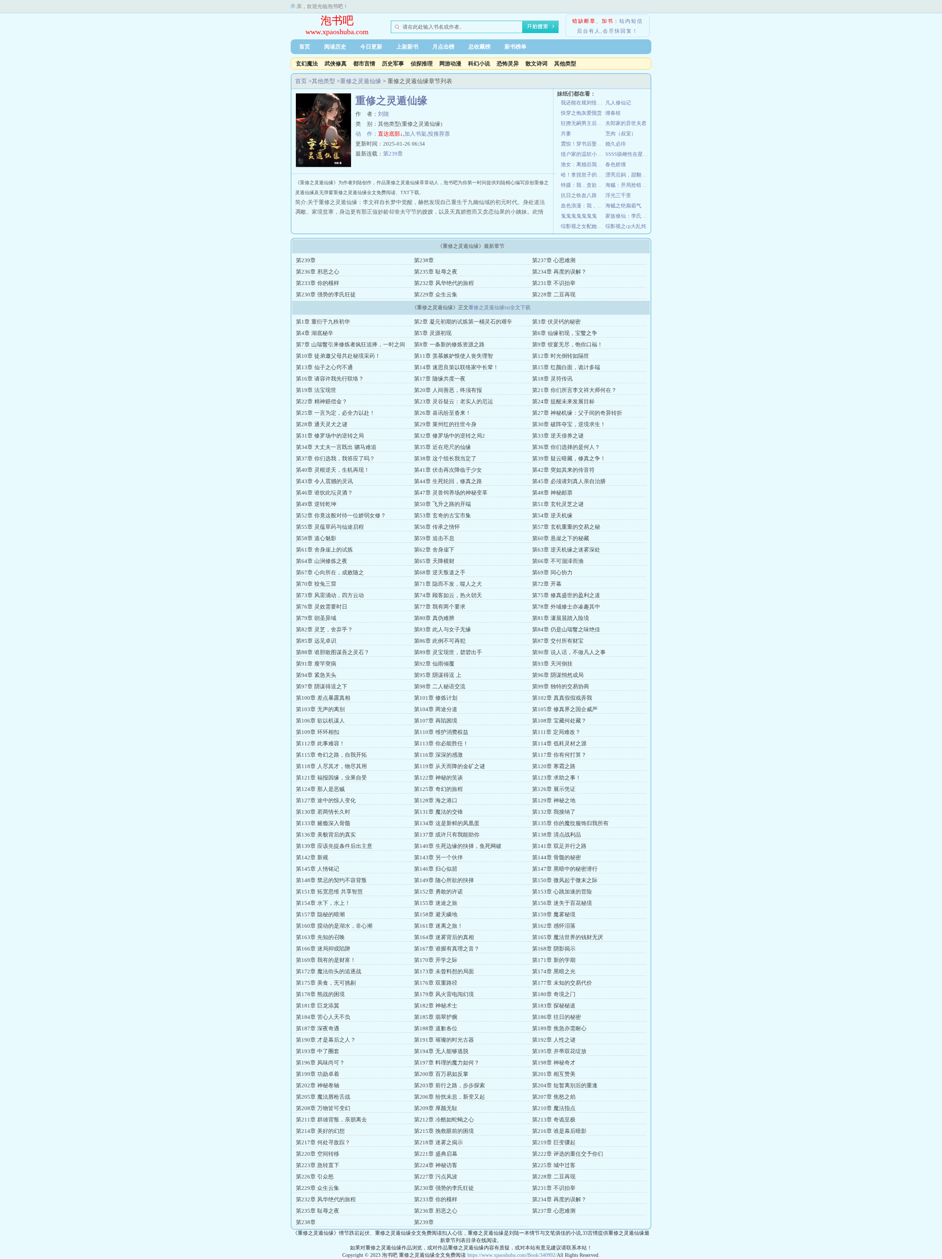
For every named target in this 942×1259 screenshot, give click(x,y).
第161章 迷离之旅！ (438, 926)
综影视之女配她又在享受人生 (583, 226)
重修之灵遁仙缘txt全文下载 (499, 307)
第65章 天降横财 (434, 561)
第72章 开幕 (547, 584)
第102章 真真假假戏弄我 (562, 698)
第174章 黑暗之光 (554, 971)
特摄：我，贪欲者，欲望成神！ (583, 185)
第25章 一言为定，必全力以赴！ (335, 413)
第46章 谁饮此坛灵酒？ (324, 493)
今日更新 (371, 47)
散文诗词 (536, 64)
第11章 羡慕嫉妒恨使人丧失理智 (453, 356)
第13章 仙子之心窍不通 (324, 367)
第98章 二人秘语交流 (439, 686)
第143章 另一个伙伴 (438, 857)
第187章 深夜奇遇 (317, 1028)
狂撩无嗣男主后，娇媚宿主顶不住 (583, 123)
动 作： (366, 134)
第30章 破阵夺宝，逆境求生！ (569, 424)
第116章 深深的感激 (438, 755)
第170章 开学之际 (435, 960)
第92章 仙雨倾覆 (434, 664)
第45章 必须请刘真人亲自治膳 (569, 481)
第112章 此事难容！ (320, 743)
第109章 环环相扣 (317, 732)
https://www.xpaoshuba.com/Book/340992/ (512, 1255)
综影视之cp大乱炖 (625, 226)
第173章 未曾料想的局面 (444, 971)
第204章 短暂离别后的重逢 (565, 1085)
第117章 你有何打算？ (559, 755)
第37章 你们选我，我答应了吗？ (335, 458)
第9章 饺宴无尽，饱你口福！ (567, 344)
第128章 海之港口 (435, 800)
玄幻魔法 (307, 64)
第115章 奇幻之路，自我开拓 (331, 755)
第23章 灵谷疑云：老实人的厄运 (453, 401)
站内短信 (631, 21)
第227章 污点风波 (435, 1177)
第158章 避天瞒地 (435, 914)
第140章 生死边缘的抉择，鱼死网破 (458, 846)
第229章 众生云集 (435, 294)
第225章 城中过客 (554, 1165)
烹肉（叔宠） (620, 133)
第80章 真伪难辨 (434, 618)
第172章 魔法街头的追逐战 (328, 971)
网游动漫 (450, 64)
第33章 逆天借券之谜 (558, 436)
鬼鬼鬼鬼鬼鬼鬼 (579, 216)
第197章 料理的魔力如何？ (446, 1063)
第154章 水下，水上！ (323, 903)
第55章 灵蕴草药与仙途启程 (330, 527)
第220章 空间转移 (317, 1154)
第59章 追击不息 (434, 538)
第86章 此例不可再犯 (439, 641)
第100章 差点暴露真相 (323, 698)
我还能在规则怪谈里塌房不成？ (583, 103)
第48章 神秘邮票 (552, 493)
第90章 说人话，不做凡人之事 (569, 652)
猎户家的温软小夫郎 (583, 154)
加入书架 (415, 134)
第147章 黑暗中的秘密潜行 (565, 869)
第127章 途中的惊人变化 (326, 800)
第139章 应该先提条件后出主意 (334, 846)
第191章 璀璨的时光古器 (444, 1040)
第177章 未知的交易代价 (562, 983)
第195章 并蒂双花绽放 (559, 1051)
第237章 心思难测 (554, 260)
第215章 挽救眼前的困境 (444, 1131)
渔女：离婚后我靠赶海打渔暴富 (583, 164)
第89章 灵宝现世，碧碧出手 (448, 652)
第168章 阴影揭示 (554, 949)
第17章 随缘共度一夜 (439, 379)
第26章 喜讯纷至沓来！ (442, 413)
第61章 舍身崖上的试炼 (324, 550)
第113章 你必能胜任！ (441, 743)
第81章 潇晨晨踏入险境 (560, 618)
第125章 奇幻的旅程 (438, 789)
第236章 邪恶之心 (317, 272)
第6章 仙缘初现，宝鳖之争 (564, 333)
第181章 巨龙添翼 (317, 1006)
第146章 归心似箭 (435, 869)
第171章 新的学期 (554, 960)
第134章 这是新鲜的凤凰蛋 (446, 823)
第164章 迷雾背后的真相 (444, 937)
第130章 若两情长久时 (323, 812)
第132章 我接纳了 (554, 812)
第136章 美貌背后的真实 (326, 835)
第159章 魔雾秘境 (554, 914)
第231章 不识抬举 (554, 283)
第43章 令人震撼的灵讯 (324, 481)
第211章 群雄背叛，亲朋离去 (331, 1120)
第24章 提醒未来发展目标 (563, 401)
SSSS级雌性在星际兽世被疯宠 (627, 154)
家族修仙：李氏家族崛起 (627, 216)
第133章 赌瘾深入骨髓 (323, 823)
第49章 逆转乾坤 (316, 504)
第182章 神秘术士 (435, 1006)
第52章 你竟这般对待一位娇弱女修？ (341, 515)
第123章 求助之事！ (556, 778)
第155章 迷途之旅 (435, 903)
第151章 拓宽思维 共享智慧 (329, 892)
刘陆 (383, 114)
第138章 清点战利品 (556, 835)
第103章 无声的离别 (320, 709)
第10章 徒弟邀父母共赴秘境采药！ (338, 356)
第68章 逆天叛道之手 (439, 572)
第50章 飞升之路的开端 (442, 504)
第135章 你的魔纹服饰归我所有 (570, 823)
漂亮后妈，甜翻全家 (627, 175)
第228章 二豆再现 (554, 294)
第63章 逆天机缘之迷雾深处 (566, 550)
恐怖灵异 (508, 64)
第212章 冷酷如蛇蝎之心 (444, 1120)
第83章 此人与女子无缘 (442, 629)
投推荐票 (439, 134)
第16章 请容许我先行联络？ (330, 379)
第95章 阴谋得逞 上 (437, 675)
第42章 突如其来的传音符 (563, 470)
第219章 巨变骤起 (554, 1142)
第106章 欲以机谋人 (320, 721)
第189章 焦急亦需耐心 (559, 1028)
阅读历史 (335, 47)
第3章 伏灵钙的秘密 (556, 322)
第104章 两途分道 (435, 709)
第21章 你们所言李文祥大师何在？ (574, 390)
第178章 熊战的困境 (320, 994)
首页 (304, 47)
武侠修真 (336, 64)
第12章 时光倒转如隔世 (560, 356)
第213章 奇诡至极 (554, 1120)
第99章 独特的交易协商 (560, 686)
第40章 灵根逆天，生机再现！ (332, 470)
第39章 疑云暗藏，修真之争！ (569, 458)
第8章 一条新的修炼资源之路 (449, 344)
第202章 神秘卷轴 (317, 1085)
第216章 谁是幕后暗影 (559, 1131)
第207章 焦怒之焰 (554, 1097)
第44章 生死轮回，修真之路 (448, 481)
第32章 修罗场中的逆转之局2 (449, 436)
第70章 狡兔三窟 (316, 584)
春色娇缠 (615, 164)
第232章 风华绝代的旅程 (444, 283)
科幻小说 (479, 64)
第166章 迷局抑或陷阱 (323, 949)
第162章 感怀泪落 (554, 926)
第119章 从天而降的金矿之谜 (449, 766)
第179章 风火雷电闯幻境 (444, 994)
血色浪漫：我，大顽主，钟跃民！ (583, 205)
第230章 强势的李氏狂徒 (326, 294)
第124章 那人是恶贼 (320, 789)
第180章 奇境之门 (554, 994)
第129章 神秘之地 (554, 800)
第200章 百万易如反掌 (441, 1074)
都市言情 (364, 64)
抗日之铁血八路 (579, 195)
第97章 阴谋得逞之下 (321, 686)
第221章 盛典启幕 (435, 1154)
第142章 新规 (312, 857)
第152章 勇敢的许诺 (438, 892)
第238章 (424, 260)
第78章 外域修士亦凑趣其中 (566, 607)
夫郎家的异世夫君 (626, 123)
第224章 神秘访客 (435, 1165)
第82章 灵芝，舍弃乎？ (324, 629)
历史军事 (393, 64)
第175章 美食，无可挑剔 (326, 983)
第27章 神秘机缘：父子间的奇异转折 (577, 413)
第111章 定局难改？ (556, 732)
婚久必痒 (615, 144)
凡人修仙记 (618, 103)
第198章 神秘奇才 (554, 1063)
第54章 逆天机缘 (552, 515)
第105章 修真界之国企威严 (565, 709)
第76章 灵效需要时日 (321, 607)
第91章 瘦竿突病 (316, 664)
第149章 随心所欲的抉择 (444, 880)
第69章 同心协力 (552, 572)
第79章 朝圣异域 (316, 618)
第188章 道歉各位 (435, 1028)
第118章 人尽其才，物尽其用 (331, 766)
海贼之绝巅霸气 (623, 205)
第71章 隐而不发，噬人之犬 (448, 584)
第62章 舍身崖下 (434, 550)
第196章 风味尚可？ (320, 1063)
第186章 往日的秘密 (556, 1017)
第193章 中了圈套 (317, 1051)
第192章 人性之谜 (554, 1040)
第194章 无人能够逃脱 (441, 1051)
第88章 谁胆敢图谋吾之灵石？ (332, 652)
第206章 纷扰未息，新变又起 (449, 1097)
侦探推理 (422, 64)
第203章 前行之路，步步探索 (449, 1085)
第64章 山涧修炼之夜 (321, 561)
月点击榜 (443, 47)
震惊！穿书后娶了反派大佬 (583, 144)
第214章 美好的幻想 (320, 1131)
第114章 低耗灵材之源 (559, 743)
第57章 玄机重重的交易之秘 (566, 527)
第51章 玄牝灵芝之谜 (558, 504)
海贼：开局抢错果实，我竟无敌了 (627, 185)
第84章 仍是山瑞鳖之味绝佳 (566, 629)
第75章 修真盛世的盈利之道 (566, 595)
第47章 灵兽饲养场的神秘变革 (451, 493)
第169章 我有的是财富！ (326, 960)
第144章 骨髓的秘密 (556, 857)
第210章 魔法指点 (554, 1108)
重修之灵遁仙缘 (360, 81)
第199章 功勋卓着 (317, 1074)
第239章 (393, 154)
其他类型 (565, 64)
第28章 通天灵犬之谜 (321, 424)
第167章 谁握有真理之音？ (446, 949)
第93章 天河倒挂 (552, 664)
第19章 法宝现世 (316, 390)
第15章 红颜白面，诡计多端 (566, 367)
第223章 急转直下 (317, 1165)
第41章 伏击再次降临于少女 (448, 470)
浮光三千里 (618, 195)
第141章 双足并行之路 (559, 846)
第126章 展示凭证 (554, 789)
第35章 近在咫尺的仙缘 (442, 447)
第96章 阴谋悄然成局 (558, 675)
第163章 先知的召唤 (320, 937)
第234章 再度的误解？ (559, 272)
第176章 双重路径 (435, 983)
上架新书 (407, 47)
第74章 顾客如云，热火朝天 (448, 595)
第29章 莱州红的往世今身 (445, 424)
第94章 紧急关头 (316, 675)
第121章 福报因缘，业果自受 (331, 778)
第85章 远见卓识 (316, 641)
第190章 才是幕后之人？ (326, 1040)
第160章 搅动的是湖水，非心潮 (334, 926)
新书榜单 (515, 47)
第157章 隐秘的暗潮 (320, 914)
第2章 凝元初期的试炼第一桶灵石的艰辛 (463, 322)
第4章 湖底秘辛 (314, 333)
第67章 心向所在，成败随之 (330, 572)
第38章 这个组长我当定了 (445, 458)
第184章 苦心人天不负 (323, 1017)
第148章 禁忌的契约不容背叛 (331, 880)
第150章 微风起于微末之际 (565, 880)
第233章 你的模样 (317, 283)
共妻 (566, 133)
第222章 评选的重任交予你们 (567, 1154)
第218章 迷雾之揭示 (438, 1142)
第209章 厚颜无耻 (435, 1108)
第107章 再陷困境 (435, 721)
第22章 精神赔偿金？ (321, 401)
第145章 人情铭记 (317, 869)
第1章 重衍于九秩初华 (323, 322)
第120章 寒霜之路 (554, 766)
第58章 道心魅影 (316, 538)
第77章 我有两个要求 (439, 607)
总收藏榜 (479, 47)
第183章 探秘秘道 (554, 1006)
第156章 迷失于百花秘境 (562, 903)
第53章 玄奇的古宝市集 (442, 515)
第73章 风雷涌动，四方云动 (330, 595)
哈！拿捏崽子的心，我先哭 (583, 175)
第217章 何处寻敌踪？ (323, 1142)
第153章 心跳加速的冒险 (562, 892)
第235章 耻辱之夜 (435, 272)
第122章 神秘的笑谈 (438, 778)
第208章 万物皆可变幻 (323, 1108)
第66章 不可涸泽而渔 (558, 561)
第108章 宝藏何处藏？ (559, 721)
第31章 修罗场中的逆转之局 (330, 436)
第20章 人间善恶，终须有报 (448, 390)
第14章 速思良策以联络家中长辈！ (456, 367)
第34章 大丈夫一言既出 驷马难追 (336, 447)
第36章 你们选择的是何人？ (566, 447)
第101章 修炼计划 (435, 698)
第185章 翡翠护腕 (435, 1017)
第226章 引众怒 (315, 1177)
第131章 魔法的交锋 (438, 812)
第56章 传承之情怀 (437, 527)
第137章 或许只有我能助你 (446, 835)
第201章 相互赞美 (554, 1074)
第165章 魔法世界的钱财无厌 (567, 937)
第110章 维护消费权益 (441, 732)
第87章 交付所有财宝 (558, 641)
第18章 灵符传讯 (552, 379)
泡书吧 (337, 20)
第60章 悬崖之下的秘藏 (560, 538)
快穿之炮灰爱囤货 (581, 113)
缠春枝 (613, 113)
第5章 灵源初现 (432, 333)
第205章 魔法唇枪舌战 (323, 1097)
